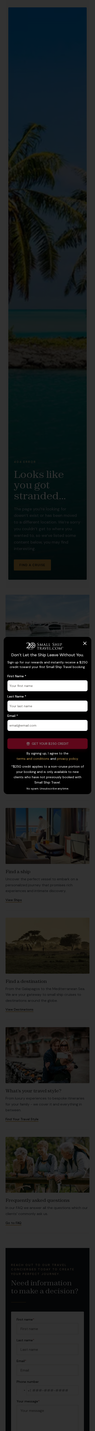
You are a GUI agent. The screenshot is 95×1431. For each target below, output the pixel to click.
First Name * (16, 676)
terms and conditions (33, 759)
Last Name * (16, 696)
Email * (12, 716)
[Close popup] (85, 643)
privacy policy (67, 759)
